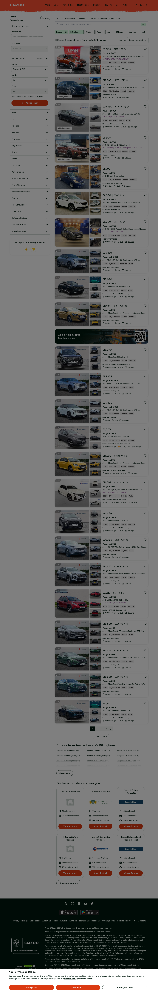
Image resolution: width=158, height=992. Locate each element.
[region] (79, 980)
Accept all (31, 987)
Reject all (78, 987)
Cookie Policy (71, 979)
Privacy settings (125, 987)
